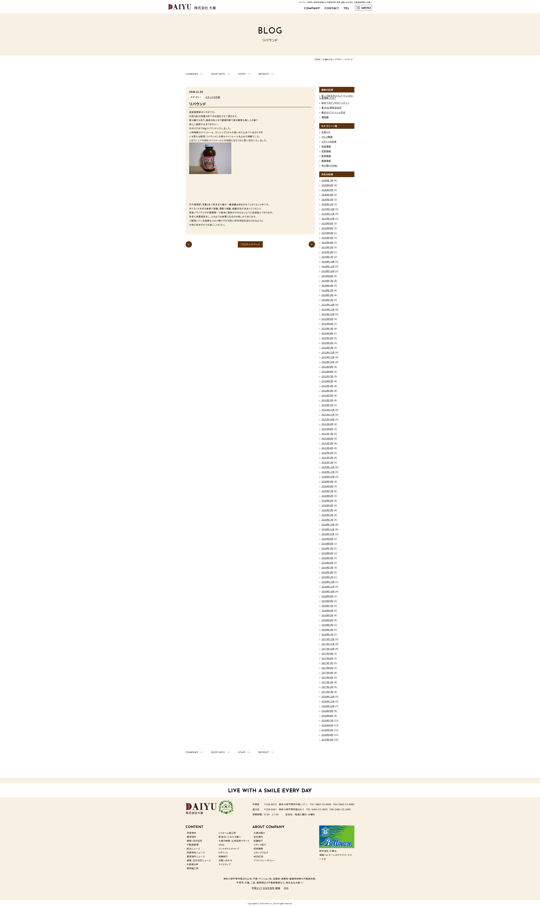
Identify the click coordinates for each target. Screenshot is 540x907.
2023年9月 (327, 319)
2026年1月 (327, 204)
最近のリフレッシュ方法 (333, 112)
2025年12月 (327, 209)
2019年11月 (327, 529)
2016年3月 (327, 739)
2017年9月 (327, 653)
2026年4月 (327, 194)
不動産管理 (193, 844)
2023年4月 (327, 333)
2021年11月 (327, 414)
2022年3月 (327, 395)
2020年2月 (327, 515)
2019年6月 (327, 553)
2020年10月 (327, 476)
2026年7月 (327, 180)
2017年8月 (327, 658)
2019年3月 (327, 567)
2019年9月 (327, 539)
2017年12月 (327, 639)
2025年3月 (327, 247)
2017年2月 (327, 687)
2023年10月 (327, 314)
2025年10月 (327, 218)
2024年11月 (327, 266)
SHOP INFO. (218, 74)
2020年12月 (327, 467)
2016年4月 (327, 734)
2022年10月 (327, 362)
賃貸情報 (326, 156)
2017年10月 (327, 648)
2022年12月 (327, 352)
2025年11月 (327, 214)
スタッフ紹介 (260, 844)
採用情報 (258, 848)
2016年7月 (327, 720)
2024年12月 (327, 261)
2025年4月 (327, 242)
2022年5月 (327, 386)
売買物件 (191, 832)
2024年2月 (327, 295)
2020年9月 (327, 481)
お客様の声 (192, 864)
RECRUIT (263, 74)
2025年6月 (327, 233)
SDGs (221, 844)
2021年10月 (327, 419)
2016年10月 (327, 706)
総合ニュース (193, 848)
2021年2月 (327, 457)
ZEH (286, 888)
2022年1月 (327, 405)
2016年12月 (327, 696)
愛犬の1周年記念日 (331, 107)
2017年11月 (327, 644)
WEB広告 (258, 856)
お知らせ (325, 132)
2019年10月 (327, 534)
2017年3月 (327, 682)
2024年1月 (327, 300)
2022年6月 (327, 381)
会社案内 (258, 836)
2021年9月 (327, 424)
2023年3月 (327, 338)
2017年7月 (327, 663)
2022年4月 (327, 390)
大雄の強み (259, 832)
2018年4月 (327, 620)
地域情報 (326, 146)
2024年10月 (327, 271)
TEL (346, 8)
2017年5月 (327, 672)
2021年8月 (327, 429)
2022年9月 (327, 366)
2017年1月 (327, 691)
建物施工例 (193, 868)
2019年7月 (327, 548)
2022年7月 (327, 376)
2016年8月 (327, 715)
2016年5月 (327, 730)
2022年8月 (327, 371)
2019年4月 (327, 562)
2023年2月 (327, 343)
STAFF (242, 74)
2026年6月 (327, 185)
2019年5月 (327, 558)
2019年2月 (327, 572)
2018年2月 (327, 629)
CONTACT (331, 8)
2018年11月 (327, 586)
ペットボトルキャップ (229, 848)
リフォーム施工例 (227, 832)
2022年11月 (327, 357)
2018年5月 (327, 615)
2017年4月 (327, 677)
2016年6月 (327, 725)
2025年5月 (327, 237)
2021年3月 (327, 452)
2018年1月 (327, 634)
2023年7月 (327, 328)
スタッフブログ (261, 852)
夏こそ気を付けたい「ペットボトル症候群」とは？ (336, 97)
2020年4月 (327, 505)
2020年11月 (327, 472)
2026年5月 (327, 190)
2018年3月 (327, 625)
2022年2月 (327, 400)
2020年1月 (327, 519)
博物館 (324, 117)
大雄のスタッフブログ (332, 59)
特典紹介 (223, 856)
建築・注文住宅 (194, 840)
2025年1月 (327, 257)
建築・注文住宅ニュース (199, 860)
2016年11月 (327, 701)
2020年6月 (327, 496)
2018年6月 (327, 610)
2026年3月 (327, 199)
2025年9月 (327, 223)
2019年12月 (327, 524)
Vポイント (223, 852)
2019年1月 (327, 577)
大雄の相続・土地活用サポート (234, 840)
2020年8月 (327, 486)
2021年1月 (327, 462)
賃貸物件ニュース (196, 856)
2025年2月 (327, 252)
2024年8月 (327, 276)
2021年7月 (327, 433)
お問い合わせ (225, 860)
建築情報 (326, 160)
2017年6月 (327, 668)
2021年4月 (327, 448)
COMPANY (312, 8)
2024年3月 (327, 290)
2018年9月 (327, 596)
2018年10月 (327, 591)
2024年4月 (327, 285)
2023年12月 (327, 304)
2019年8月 (327, 543)
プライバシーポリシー (264, 860)
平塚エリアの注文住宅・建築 (266, 888)
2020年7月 (327, 491)
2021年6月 (327, 438)
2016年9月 (327, 711)
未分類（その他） (329, 165)
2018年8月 (327, 601)
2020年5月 (327, 500)
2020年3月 (327, 510)
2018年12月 (327, 582)
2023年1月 (327, 347)
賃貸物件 (191, 836)
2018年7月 (327, 605)
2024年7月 (327, 280)
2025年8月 (327, 228)
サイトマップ (225, 864)
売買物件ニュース (196, 852)
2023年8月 (327, 323)
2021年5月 (327, 443)
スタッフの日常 (212, 97)
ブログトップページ (250, 244)
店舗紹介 (258, 840)
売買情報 (326, 151)
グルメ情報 (327, 136)
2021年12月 (327, 409)
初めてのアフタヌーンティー (335, 102)
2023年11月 (327, 309)
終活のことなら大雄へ (230, 836)
